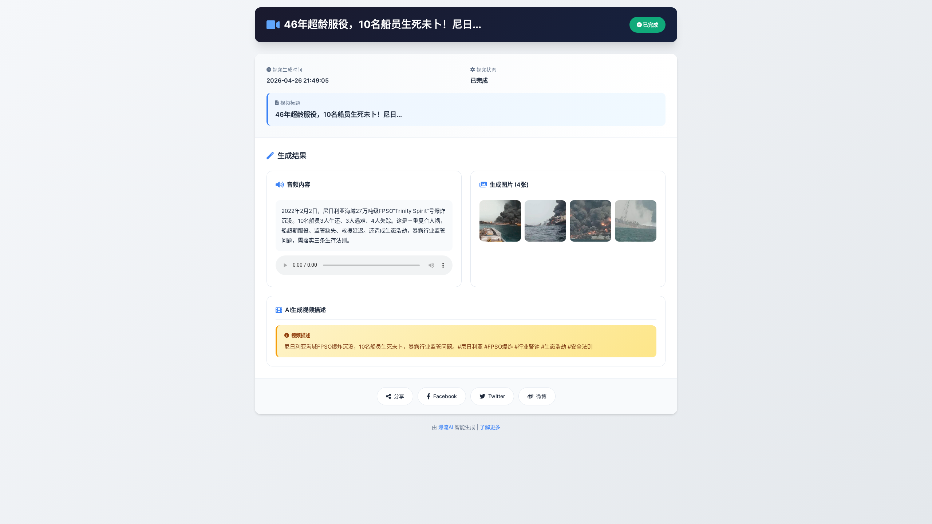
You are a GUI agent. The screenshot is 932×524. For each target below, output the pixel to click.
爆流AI (445, 427)
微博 (541, 396)
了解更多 (490, 427)
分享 (399, 396)
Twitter (496, 396)
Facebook (445, 396)
